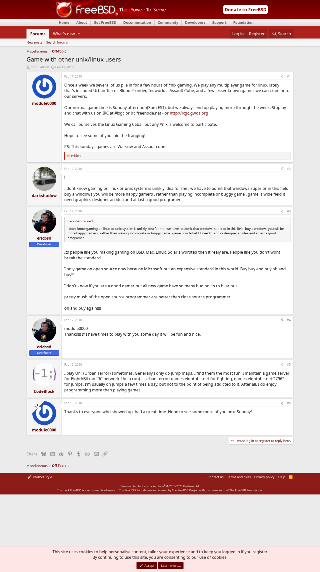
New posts (34, 42)
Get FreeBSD (105, 22)
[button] (79, 34)
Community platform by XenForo (160, 486)
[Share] (282, 77)
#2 (289, 169)
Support (219, 22)
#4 (289, 320)
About (81, 22)
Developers (195, 22)
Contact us (216, 477)
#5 (289, 364)
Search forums (57, 42)
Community (168, 22)
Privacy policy (264, 477)
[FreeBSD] (109, 17)
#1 (289, 76)
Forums (38, 34)
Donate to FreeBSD (245, 10)
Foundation (243, 22)
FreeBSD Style (41, 477)
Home (64, 22)
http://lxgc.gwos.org (189, 113)
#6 (289, 403)
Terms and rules (239, 477)
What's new (64, 34)
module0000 (39, 67)
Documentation (137, 22)
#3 (289, 211)
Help (281, 477)
